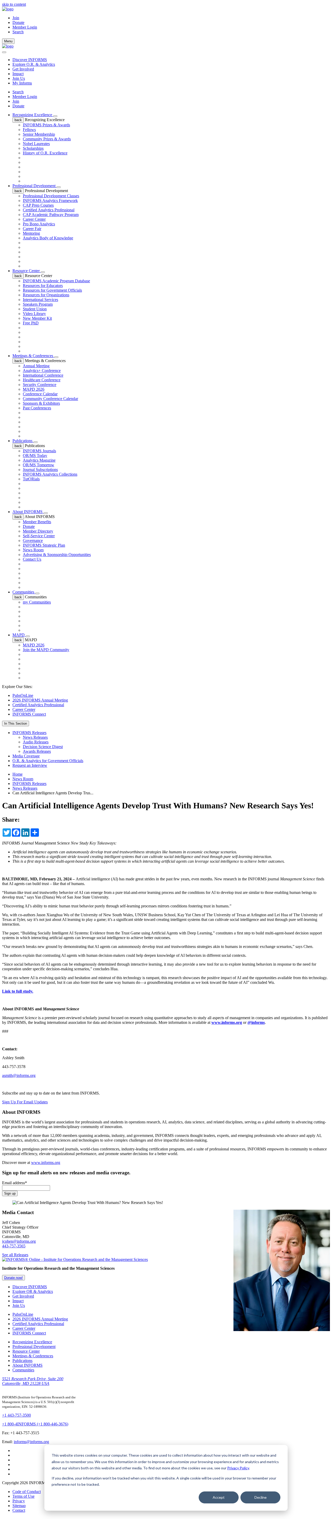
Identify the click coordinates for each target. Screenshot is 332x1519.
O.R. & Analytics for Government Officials (47, 760)
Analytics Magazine (39, 460)
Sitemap (19, 1505)
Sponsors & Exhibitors (41, 403)
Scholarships (33, 148)
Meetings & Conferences (33, 355)
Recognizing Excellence (32, 115)
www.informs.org (45, 1162)
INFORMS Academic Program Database (56, 281)
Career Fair (32, 228)
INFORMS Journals (39, 451)
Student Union (35, 309)
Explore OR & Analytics (32, 1291)
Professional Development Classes (51, 196)
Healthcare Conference (41, 380)
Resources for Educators (43, 285)
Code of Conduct (26, 1491)
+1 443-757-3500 (16, 1415)
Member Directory (38, 531)
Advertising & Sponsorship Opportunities (57, 554)
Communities (23, 592)
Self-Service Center (39, 536)
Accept (219, 1497)
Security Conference (39, 384)
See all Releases (15, 1255)
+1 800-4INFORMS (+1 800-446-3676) (35, 1424)
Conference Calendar (40, 394)
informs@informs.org (31, 1441)
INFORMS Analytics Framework (50, 200)
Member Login (24, 27)
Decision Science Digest (43, 746)
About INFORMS (28, 511)
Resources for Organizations (46, 295)
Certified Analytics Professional (48, 210)
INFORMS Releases (29, 732)
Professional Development (34, 186)
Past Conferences (37, 408)
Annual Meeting (36, 366)
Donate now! (13, 1278)
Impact (18, 73)
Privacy (18, 1501)
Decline (260, 1497)
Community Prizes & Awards (47, 139)
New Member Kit (37, 318)
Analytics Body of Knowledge (48, 238)
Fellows (29, 129)
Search (18, 92)
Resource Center (26, 271)
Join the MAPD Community (46, 649)
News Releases (35, 737)
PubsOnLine (22, 695)
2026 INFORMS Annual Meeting (40, 700)
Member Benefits (37, 522)
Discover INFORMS (29, 59)
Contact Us (32, 559)
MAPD (19, 635)
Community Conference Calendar (50, 398)
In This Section (15, 723)
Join (15, 18)
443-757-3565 (13, 1246)
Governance (33, 540)
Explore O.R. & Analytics (33, 64)
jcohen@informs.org (19, 1241)
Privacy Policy (238, 1468)
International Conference (43, 375)
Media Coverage (26, 756)
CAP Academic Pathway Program (51, 214)
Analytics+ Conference (42, 370)
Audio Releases (36, 742)
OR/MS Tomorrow (38, 465)
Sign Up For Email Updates (25, 1102)
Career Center (34, 219)
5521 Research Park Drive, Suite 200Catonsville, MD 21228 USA (32, 1381)
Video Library (34, 313)
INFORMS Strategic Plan (44, 545)
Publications (22, 440)
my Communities (37, 602)
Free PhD (31, 323)
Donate (18, 22)
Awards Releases (37, 751)
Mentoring (31, 233)
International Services (40, 299)
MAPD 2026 (33, 389)
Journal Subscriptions (40, 469)
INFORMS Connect (29, 714)
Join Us (18, 78)
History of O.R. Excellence (45, 153)
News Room (33, 550)
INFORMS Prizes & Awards (46, 125)
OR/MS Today (35, 455)
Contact (18, 1510)
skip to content (14, 4)
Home (17, 774)
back (18, 120)
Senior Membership (39, 134)
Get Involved (23, 69)
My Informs (22, 83)
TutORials (31, 479)
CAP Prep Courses (38, 205)
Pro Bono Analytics (39, 224)
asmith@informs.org (19, 1075)
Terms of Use (23, 1496)
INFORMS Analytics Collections (50, 474)
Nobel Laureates (36, 143)
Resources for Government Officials (52, 290)
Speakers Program (38, 304)
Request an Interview (29, 765)
